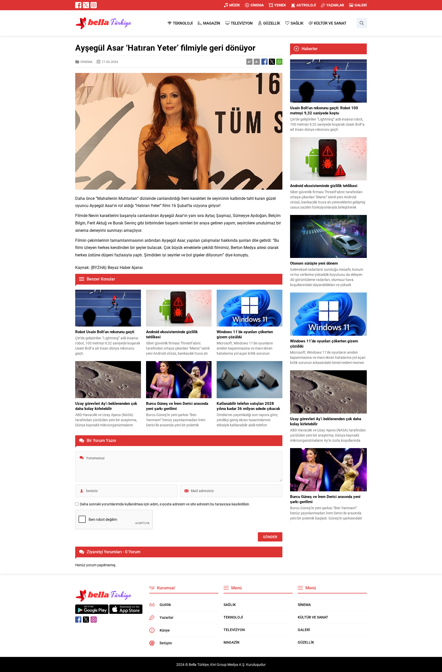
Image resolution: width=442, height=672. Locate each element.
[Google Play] (91, 611)
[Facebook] (78, 5)
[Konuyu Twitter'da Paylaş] (272, 62)
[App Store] (125, 611)
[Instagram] (94, 5)
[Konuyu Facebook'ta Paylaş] (264, 62)
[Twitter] (86, 5)
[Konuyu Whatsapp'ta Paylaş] (279, 62)
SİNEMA (86, 61)
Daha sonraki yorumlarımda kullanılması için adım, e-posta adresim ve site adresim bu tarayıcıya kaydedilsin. (165, 504)
